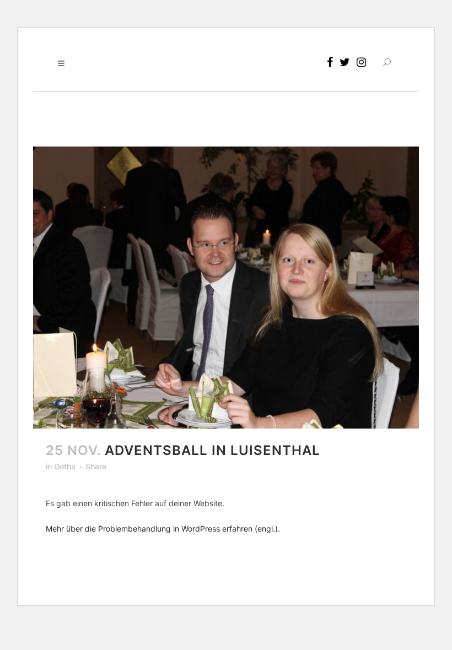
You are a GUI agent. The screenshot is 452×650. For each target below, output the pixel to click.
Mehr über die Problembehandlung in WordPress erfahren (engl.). (163, 528)
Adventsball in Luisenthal (212, 450)
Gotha (65, 466)
